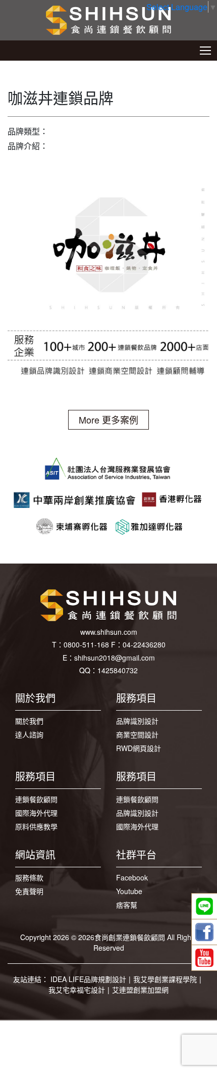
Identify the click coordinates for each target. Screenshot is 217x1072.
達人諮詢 (29, 734)
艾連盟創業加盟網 (140, 990)
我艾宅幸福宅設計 (76, 990)
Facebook (132, 877)
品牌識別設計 (137, 721)
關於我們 (29, 721)
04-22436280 (144, 644)
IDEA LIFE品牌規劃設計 (88, 979)
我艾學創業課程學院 (165, 979)
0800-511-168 (86, 644)
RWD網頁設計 (138, 748)
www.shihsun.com (108, 632)
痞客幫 (126, 905)
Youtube (129, 891)
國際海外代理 (36, 813)
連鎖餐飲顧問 (36, 799)
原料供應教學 (36, 826)
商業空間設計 (137, 734)
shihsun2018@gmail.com (114, 657)
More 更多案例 (108, 419)
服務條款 (29, 877)
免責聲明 (29, 891)
